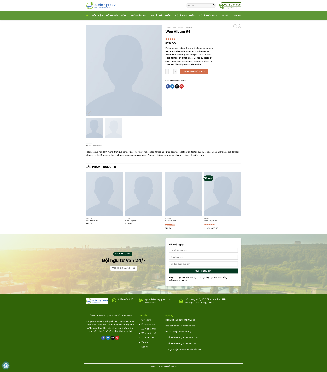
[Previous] (90, 71)
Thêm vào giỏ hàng (193, 71)
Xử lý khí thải (147, 337)
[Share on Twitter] (172, 86)
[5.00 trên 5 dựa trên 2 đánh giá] (190, 39)
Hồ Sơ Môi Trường (116, 15)
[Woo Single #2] (222, 194)
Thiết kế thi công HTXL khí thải (180, 343)
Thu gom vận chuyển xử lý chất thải (183, 349)
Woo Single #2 (210, 221)
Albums (189, 27)
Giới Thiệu (97, 15)
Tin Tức (224, 15)
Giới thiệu (146, 320)
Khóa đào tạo (148, 324)
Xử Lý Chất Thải (160, 15)
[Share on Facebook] (168, 86)
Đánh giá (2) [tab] (99, 146)
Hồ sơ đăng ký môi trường (178, 331)
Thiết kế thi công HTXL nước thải (181, 337)
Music (181, 27)
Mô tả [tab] (89, 146)
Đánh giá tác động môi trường (180, 320)
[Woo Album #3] (183, 194)
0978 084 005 (125, 299)
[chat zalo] (6, 365)
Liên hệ (144, 346)
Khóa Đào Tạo (139, 15)
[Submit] (214, 5)
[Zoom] (88, 113)
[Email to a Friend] (177, 86)
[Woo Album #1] (104, 194)
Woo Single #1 (131, 221)
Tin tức (144, 342)
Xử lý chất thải (148, 328)
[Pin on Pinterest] (181, 86)
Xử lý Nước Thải (184, 15)
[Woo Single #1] (143, 194)
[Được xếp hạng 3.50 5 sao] (170, 225)
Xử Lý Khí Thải (207, 15)
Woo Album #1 (92, 221)
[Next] (157, 71)
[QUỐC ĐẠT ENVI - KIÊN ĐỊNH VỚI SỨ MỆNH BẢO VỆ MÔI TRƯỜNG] (104, 6)
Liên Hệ (237, 15)
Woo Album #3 (171, 221)
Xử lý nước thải (148, 333)
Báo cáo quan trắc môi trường (180, 325)
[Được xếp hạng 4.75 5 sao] (209, 225)
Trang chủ (170, 27)
